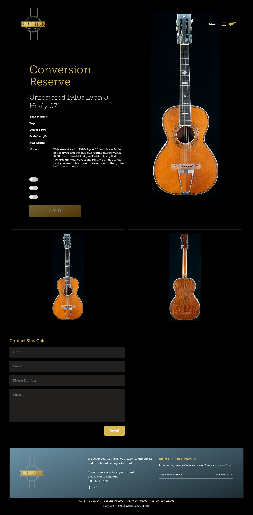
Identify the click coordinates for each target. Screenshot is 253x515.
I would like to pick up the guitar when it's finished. (64, 179)
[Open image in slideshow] (185, 104)
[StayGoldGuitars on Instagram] (95, 487)
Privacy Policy (137, 501)
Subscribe (222, 475)
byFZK (146, 506)
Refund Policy (113, 501)
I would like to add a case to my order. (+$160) (62, 188)
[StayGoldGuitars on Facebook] (89, 487)
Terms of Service (163, 501)
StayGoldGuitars (132, 506)
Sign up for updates (177, 459)
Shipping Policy (89, 501)
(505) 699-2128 (123, 458)
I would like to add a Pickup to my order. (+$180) (63, 196)
